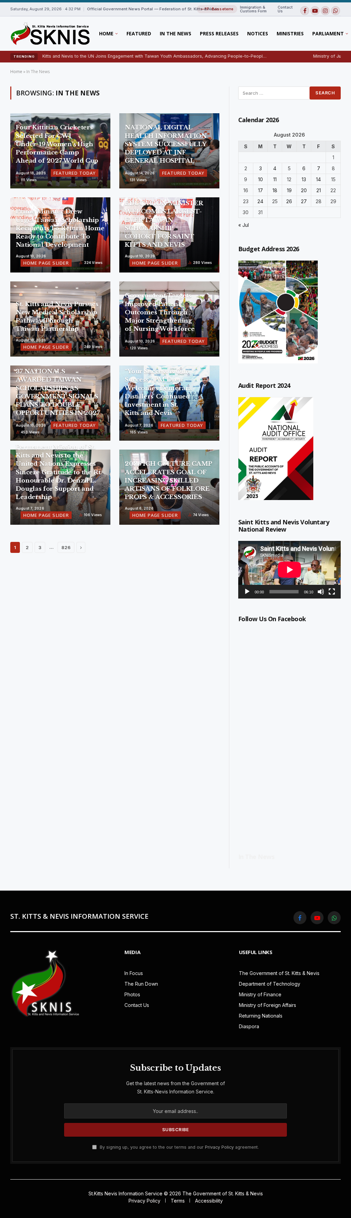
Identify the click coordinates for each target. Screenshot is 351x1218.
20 (304, 190)
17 (260, 190)
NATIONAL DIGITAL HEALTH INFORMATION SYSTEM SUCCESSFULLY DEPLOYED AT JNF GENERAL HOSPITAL (166, 144)
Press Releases (219, 33)
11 (275, 179)
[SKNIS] (49, 34)
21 (318, 190)
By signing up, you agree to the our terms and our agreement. (178, 1147)
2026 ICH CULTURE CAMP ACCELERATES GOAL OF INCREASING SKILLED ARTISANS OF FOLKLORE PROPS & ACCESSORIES (168, 480)
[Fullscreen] (331, 591)
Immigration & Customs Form (253, 9)
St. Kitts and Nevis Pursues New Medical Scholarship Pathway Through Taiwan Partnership (57, 317)
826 (66, 547)
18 (275, 190)
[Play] (247, 591)
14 (318, 179)
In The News (175, 33)
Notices (257, 33)
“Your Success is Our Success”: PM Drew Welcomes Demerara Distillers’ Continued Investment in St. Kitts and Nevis (158, 392)
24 (260, 201)
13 (304, 179)
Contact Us (285, 9)
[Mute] (320, 591)
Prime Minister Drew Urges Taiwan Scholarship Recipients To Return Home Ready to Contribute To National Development (60, 228)
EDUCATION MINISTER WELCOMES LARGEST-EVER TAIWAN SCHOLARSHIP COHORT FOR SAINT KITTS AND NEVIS (164, 224)
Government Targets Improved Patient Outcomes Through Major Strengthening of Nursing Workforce (160, 312)
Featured (138, 33)
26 (289, 201)
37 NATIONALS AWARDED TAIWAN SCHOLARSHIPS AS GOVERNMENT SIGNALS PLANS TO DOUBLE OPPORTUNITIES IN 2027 (57, 392)
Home (106, 33)
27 (304, 201)
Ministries (290, 33)
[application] (289, 570)
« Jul (243, 225)
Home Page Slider (46, 263)
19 (289, 190)
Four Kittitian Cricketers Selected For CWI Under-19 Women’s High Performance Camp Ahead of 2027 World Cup (57, 144)
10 (260, 179)
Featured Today (74, 173)
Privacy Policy (219, 1147)
